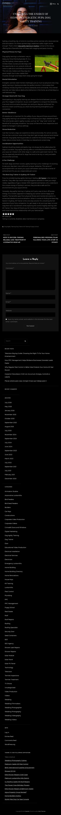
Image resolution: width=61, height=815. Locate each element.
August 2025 (9, 426)
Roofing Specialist (11, 627)
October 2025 (9, 418)
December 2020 (10, 479)
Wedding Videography (13, 716)
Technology (9, 667)
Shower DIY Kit (10, 771)
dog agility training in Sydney (28, 46)
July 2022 (8, 463)
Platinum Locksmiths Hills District (17, 778)
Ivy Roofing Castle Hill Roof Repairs (17, 782)
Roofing (7, 623)
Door (6, 543)
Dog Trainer (19, 226)
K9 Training (26, 226)
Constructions (10, 515)
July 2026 (8, 402)
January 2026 (9, 410)
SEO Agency (9, 643)
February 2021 (10, 475)
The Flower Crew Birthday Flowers (17, 785)
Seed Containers (11, 635)
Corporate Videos (11, 523)
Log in (7, 732)
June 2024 (8, 446)
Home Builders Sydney (13, 796)
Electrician (8, 559)
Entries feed (9, 736)
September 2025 (11, 422)
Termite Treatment (12, 679)
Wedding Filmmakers (12, 704)
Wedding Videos (11, 720)
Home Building (10, 567)
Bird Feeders (9, 499)
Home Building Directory (14, 571)
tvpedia (6, 3)
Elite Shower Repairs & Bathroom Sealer (19, 789)
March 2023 (9, 459)
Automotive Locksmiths (13, 495)
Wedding (8, 700)
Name (8, 293)
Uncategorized (10, 687)
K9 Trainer (42, 178)
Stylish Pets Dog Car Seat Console (17, 799)
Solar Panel (9, 659)
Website (9, 311)
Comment (10, 268)
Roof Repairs (9, 619)
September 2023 (11, 450)
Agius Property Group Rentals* (16, 792)
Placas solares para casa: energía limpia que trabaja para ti (26, 381)
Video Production (11, 691)
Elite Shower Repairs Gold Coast (16, 775)
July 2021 (8, 471)
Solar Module (9, 655)
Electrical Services (11, 555)
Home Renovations (11, 575)
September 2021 (10, 467)
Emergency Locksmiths (13, 563)
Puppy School (34, 226)
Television (8, 671)
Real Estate (9, 611)
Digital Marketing (11, 531)
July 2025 (8, 430)
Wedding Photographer (13, 708)
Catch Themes (41, 811)
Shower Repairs (10, 651)
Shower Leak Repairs (12, 647)
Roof (6, 615)
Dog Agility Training (10, 226)
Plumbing (8, 595)
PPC (6, 599)
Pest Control (9, 591)
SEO (6, 639)
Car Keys (8, 511)
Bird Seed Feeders (11, 503)
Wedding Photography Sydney (16, 760)
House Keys (9, 579)
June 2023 (8, 455)
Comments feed (10, 740)
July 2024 (8, 442)
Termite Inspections (12, 675)
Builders (8, 507)
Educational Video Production (15, 547)
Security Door (9, 631)
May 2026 (8, 406)
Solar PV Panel (10, 663)
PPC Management (11, 603)
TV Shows (8, 683)
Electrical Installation (12, 551)
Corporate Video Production (15, 519)
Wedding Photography (13, 712)
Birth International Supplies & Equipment (19, 768)
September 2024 (11, 438)
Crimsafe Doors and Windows (15, 527)
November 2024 (10, 434)
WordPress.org (10, 744)
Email (8, 302)
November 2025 (10, 414)
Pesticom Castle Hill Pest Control (16, 764)
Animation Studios (11, 491)
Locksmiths (9, 587)
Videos (7, 696)
